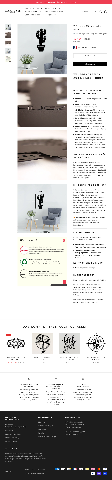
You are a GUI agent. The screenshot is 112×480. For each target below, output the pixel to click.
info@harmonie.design (87, 268)
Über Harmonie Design (35, 15)
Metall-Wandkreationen (48, 8)
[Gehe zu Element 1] (8, 27)
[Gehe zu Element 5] (8, 59)
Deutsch (85, 12)
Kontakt (52, 15)
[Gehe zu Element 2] (8, 35)
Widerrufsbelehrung (12, 438)
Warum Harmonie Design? (47, 436)
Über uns (41, 422)
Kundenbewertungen (53, 11)
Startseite (30, 8)
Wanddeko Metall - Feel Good (69, 358)
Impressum (9, 430)
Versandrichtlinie (11, 441)
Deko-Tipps (42, 429)
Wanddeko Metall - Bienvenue (16, 358)
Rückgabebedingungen (87, 302)
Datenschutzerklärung (13, 434)
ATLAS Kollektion (33, 11)
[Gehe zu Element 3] (8, 43)
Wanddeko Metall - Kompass (96, 358)
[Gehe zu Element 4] (8, 51)
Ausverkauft (90, 56)
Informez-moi (90, 64)
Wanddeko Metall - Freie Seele (43, 358)
